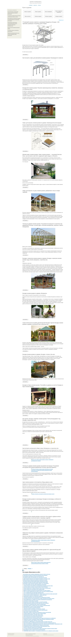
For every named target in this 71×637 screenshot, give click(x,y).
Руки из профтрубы (48, 11)
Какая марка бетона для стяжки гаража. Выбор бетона (33, 615)
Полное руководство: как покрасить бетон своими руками (34, 589)
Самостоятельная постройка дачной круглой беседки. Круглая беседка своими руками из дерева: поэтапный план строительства (42, 323)
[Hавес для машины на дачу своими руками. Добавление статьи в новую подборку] (43, 202)
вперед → (30, 568)
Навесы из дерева (28, 11)
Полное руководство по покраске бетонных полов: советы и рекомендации (37, 588)
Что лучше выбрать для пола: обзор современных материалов (35, 584)
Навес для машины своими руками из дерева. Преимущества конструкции (41, 122)
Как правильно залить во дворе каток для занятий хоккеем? (34, 629)
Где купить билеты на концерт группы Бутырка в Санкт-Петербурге (36, 586)
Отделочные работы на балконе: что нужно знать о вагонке (34, 608)
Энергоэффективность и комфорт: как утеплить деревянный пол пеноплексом (38, 599)
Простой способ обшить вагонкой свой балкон (32, 607)
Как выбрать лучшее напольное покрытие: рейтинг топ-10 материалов (36, 583)
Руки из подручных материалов (59, 12)
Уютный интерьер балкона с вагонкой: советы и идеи (33, 614)
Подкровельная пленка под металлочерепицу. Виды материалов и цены (37, 626)
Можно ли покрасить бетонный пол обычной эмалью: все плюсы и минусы (37, 590)
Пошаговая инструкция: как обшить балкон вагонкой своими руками (35, 582)
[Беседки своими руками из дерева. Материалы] (43, 311)
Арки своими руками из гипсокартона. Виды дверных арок (37, 482)
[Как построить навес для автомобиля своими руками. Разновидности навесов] (43, 69)
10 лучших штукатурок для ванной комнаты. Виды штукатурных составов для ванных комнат (40, 628)
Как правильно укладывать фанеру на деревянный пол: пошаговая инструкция (14, 19)
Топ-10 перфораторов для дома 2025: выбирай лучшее (34, 592)
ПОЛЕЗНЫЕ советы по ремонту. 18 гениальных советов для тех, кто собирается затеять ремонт (41, 630)
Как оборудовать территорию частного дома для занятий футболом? (13, 12)
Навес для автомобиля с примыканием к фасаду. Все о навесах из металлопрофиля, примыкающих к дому (43, 623)
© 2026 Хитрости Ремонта (11, 633)
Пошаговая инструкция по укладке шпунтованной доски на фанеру (35, 575)
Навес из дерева (38, 11)
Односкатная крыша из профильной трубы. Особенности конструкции (36, 625)
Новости (35, 5)
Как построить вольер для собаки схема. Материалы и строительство (40, 448)
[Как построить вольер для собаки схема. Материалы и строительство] (43, 460)
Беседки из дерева (59, 16)
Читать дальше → (25, 54)
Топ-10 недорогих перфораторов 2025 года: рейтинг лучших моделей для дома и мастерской (40, 593)
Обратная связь (45, 633)
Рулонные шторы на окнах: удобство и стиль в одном (33, 620)
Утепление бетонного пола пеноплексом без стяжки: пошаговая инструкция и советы (39, 598)
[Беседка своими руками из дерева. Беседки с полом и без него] (43, 369)
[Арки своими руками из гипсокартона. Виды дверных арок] (43, 494)
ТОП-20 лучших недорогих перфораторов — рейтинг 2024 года (35, 595)
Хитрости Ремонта (35, 2)
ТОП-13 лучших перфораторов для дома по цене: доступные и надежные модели (38, 591)
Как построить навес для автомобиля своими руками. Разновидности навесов (42, 58)
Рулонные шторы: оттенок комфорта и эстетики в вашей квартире (35, 610)
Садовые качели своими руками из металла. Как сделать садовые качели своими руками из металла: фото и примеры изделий (41, 517)
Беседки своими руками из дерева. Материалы (34, 293)
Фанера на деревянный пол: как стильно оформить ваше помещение (13, 34)
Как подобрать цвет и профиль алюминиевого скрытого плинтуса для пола (36, 574)
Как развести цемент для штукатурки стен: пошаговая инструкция (35, 577)
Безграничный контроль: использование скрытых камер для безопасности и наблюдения (40, 618)
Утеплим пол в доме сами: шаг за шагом (31, 600)
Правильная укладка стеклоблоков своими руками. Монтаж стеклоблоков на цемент (39, 619)
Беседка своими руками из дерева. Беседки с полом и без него (38, 354)
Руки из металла (27, 16)
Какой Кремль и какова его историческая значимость (33, 596)
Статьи (39, 5)
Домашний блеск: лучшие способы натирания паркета (33, 606)
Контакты (27, 633)
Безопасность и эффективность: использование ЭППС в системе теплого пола (38, 621)
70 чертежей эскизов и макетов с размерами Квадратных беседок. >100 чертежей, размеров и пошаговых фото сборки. (40, 22)
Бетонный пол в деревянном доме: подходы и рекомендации (35, 604)
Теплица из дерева (38, 16)
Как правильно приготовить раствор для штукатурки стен (33, 576)
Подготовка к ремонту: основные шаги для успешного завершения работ (37, 605)
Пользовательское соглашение (32, 633)
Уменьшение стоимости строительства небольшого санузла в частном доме (37, 612)
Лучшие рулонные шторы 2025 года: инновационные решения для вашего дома (38, 585)
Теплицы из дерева (48, 16)
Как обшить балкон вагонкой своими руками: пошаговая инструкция (35, 581)
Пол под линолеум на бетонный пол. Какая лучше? (33, 616)
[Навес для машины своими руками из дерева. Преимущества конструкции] (43, 141)
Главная (31, 5)
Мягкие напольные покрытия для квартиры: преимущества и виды (35, 580)
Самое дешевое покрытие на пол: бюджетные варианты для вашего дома (36, 578)
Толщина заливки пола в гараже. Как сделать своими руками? (35, 613)
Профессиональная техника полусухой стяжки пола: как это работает (36, 603)
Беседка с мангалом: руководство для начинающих (33, 627)
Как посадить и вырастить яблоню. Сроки (31, 611)
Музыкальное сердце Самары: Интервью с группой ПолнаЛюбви (35, 601)
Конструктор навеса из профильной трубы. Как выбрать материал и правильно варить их (40, 622)
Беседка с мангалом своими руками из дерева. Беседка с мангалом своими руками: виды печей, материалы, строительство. (41, 259)
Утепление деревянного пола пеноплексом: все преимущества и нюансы (37, 597)
